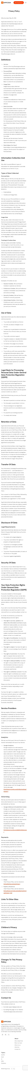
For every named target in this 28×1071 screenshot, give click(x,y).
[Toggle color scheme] (13, 1069)
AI (1, 1059)
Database (3, 1063)
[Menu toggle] (25, 2)
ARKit (2, 1061)
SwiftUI (3, 1055)
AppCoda (7, 1068)
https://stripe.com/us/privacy (12, 884)
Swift (2, 1057)
